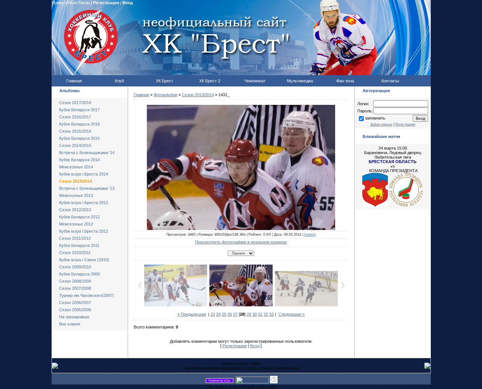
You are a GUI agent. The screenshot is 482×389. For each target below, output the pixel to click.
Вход (127, 2)
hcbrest (310, 234)
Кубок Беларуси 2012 (79, 217)
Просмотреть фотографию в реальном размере (241, 242)
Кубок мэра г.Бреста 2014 (83, 174)
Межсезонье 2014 (76, 167)
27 (235, 314)
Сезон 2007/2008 (75, 288)
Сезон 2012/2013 (75, 209)
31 (260, 314)
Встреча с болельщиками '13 (86, 188)
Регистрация (106, 2)
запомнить (375, 118)
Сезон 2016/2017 (75, 117)
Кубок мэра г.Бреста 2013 (83, 202)
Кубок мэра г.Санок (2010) (84, 259)
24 (218, 314)
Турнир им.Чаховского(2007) (86, 295)
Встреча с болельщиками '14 (86, 152)
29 (249, 314)
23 (212, 314)
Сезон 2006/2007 (75, 302)
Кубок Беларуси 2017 (79, 109)
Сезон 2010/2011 (75, 252)
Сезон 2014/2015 (75, 145)
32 (266, 314)
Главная (141, 94)
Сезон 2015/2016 (75, 131)
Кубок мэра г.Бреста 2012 (83, 231)
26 (229, 314)
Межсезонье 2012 (76, 224)
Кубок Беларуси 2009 (79, 274)
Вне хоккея (69, 324)
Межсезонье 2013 (76, 195)
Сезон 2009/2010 (75, 267)
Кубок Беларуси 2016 (79, 124)
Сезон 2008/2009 (75, 281)
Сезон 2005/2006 (75, 309)
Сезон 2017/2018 (75, 102)
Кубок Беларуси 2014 (79, 159)
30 (254, 314)
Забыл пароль (381, 124)
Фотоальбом (165, 94)
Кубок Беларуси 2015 (79, 138)
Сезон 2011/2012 (75, 238)
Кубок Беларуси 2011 (79, 245)
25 (224, 314)
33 (271, 314)
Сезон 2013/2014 (75, 181)
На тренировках (74, 317)
